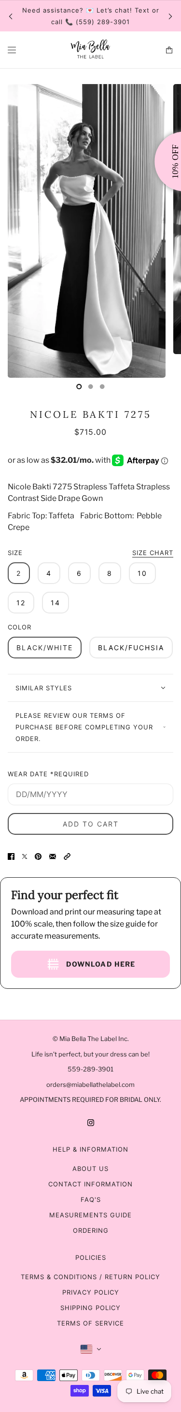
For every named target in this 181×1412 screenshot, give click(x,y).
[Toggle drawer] (12, 50)
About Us (90, 1168)
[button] (67, 856)
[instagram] (91, 1122)
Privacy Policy (90, 1292)
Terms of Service (90, 1323)
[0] (79, 386)
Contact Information (90, 1184)
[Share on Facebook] (11, 856)
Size (90, 552)
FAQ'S (91, 1199)
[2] (102, 386)
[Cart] (169, 50)
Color (19, 627)
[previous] (10, 16)
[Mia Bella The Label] (90, 50)
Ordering (91, 1230)
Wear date (48, 774)
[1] (91, 386)
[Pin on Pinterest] (38, 856)
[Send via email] (52, 856)
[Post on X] (24, 856)
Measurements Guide (90, 1215)
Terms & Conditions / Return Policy (90, 1277)
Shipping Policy (90, 1308)
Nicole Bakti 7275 (91, 414)
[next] (170, 16)
